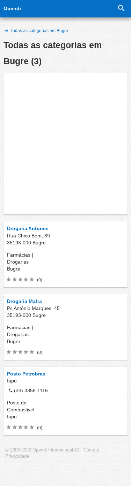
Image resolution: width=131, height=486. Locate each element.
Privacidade (17, 456)
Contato (91, 450)
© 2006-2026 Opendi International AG (43, 450)
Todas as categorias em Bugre (38, 30)
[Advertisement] (65, 143)
